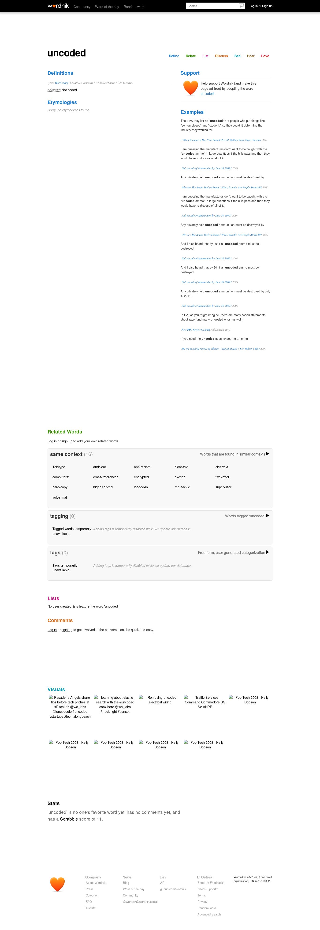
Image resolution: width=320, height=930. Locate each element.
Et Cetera (204, 876)
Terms (201, 895)
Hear (251, 55)
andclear (99, 466)
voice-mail (59, 497)
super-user (223, 486)
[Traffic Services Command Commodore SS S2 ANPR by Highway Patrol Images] (205, 701)
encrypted (141, 476)
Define (174, 55)
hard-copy (59, 486)
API (162, 882)
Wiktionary (61, 83)
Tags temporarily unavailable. (64, 567)
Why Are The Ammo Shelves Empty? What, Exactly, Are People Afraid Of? (222, 187)
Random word (134, 6)
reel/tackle (182, 486)
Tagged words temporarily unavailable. (71, 531)
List (205, 55)
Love (265, 55)
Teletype (58, 466)
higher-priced (103, 486)
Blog (126, 882)
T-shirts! (91, 908)
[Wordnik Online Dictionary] (58, 6)
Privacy (202, 901)
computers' (60, 476)
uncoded (207, 93)
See (237, 55)
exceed (180, 476)
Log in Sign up (260, 6)
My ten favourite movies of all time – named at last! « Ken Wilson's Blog (221, 348)
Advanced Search (209, 914)
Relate (191, 55)
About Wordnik (95, 882)
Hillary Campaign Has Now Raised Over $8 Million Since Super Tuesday (221, 140)
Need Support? (207, 889)
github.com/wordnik (173, 889)
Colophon (92, 895)
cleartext (222, 466)
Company (93, 876)
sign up (67, 440)
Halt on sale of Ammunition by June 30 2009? (207, 168)
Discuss (221, 55)
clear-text (181, 466)
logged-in (141, 486)
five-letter (222, 476)
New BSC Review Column (196, 329)
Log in (52, 440)
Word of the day (107, 6)
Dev (163, 876)
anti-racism (142, 466)
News (127, 876)
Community (82, 6)
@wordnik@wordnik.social (140, 901)
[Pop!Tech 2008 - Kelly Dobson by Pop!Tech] (250, 699)
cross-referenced (106, 476)
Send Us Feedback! (210, 882)
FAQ (89, 901)
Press (89, 889)
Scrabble (69, 818)
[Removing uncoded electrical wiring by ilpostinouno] (160, 699)
